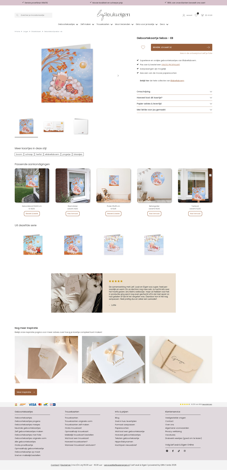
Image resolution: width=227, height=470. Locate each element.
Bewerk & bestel (32, 213)
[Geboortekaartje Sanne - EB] (113, 245)
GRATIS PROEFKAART (170, 64)
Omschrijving (143, 91)
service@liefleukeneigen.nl (117, 465)
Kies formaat (73, 213)
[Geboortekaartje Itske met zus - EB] (33, 245)
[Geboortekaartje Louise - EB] (73, 245)
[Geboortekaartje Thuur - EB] (154, 245)
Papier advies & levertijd (149, 103)
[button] (187, 15)
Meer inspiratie (24, 392)
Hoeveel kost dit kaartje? (149, 97)
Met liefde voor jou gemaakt (151, 109)
